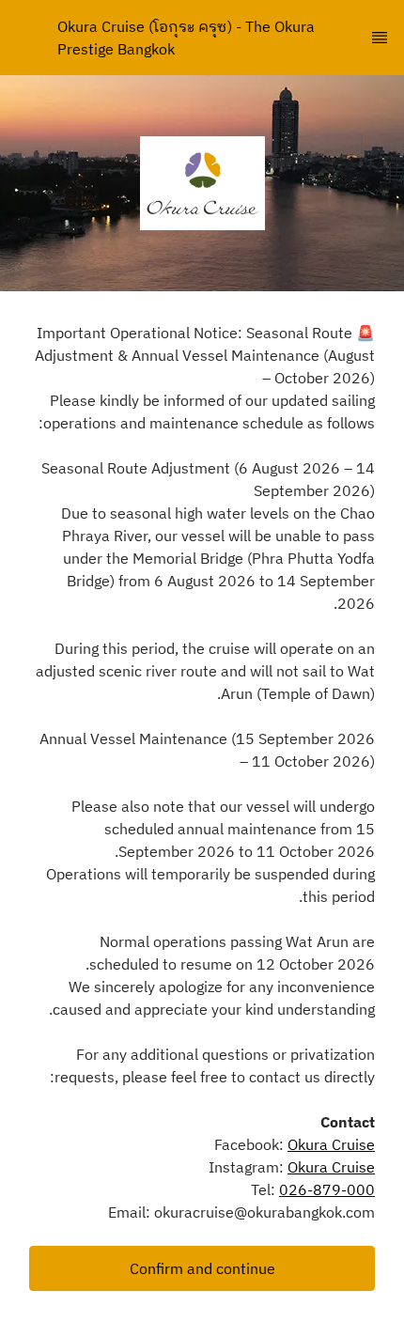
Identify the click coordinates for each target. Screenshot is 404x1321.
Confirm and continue (202, 1268)
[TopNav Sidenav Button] (379, 37)
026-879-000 (327, 1189)
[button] (202, 1268)
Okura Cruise (331, 1144)
